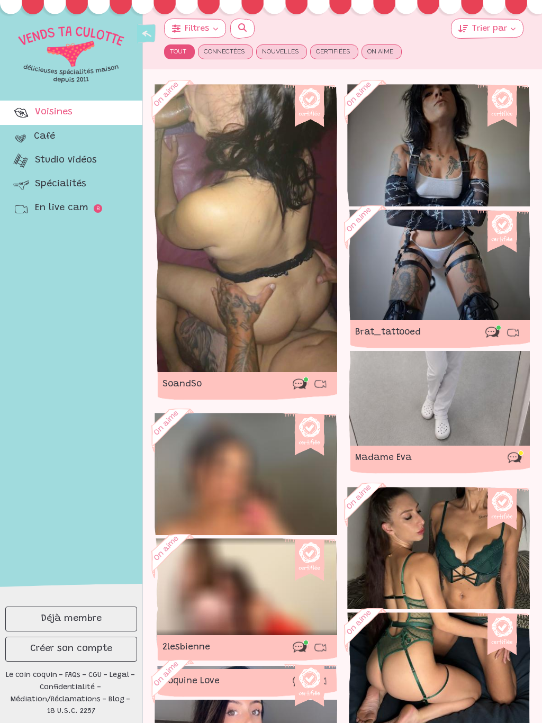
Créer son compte (71, 649)
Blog (116, 699)
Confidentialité (67, 687)
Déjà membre (71, 618)
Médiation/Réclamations (56, 699)
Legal (119, 675)
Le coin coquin (31, 675)
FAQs (72, 675)
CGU (95, 675)
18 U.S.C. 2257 (71, 711)
